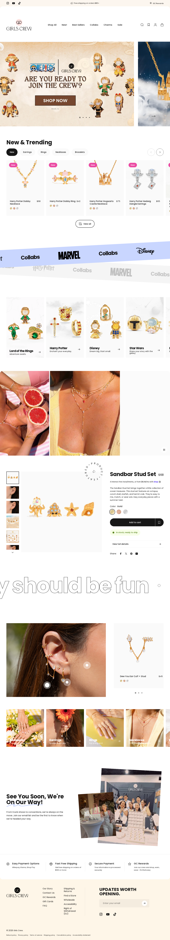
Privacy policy (23, 935)
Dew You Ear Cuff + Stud (133, 676)
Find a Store (70, 895)
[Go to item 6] (12, 551)
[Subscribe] (144, 903)
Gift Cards (48, 901)
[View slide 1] (135, 692)
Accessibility (70, 904)
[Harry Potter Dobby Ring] (65, 179)
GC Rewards (158, 3)
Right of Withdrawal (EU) (70, 911)
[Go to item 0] (12, 478)
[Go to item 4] (12, 522)
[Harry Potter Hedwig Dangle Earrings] (145, 179)
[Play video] (85, 414)
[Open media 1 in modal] (61, 512)
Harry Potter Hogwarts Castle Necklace (102, 202)
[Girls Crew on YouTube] (107, 914)
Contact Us (48, 893)
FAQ (45, 905)
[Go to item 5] (12, 536)
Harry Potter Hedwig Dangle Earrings (140, 202)
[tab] (12, 152)
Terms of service (36, 935)
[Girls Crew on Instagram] (101, 914)
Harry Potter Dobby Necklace (20, 202)
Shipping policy (49, 935)
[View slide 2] (138, 692)
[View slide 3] (142, 692)
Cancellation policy (64, 935)
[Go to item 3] (12, 507)
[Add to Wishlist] (39, 193)
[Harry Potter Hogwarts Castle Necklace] (105, 179)
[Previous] (16, 116)
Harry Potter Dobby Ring (62, 201)
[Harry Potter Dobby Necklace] (25, 179)
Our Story (48, 888)
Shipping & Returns (69, 890)
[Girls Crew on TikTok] (114, 914)
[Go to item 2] (12, 492)
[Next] (153, 116)
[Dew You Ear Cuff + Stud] (139, 648)
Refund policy (11, 935)
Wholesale (69, 900)
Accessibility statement (81, 935)
